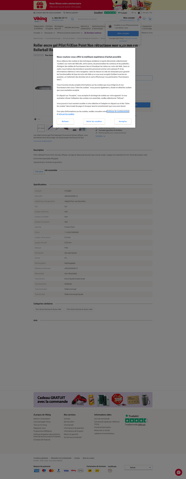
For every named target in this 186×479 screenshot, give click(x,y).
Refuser (65, 121)
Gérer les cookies (94, 121)
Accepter (123, 121)
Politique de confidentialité (118, 111)
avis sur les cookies (66, 114)
